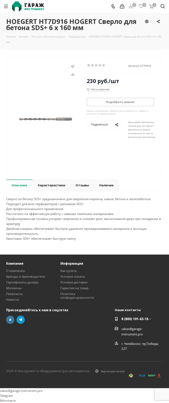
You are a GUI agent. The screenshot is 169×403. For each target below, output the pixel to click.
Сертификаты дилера (22, 282)
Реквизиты (14, 294)
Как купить (68, 271)
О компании (15, 271)
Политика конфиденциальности (77, 296)
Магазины (14, 288)
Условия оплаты (72, 276)
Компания (14, 263)
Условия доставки (74, 282)
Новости (12, 299)
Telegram (20, 320)
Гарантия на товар (74, 288)
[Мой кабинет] (122, 6)
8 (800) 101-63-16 (134, 319)
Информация (71, 263)
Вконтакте (10, 320)
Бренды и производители (25, 276)
